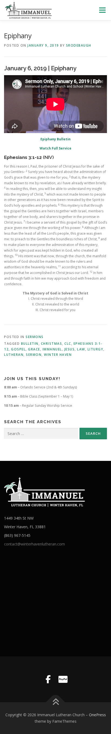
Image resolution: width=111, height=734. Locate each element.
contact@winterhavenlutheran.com (34, 544)
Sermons (35, 337)
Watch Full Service (55, 148)
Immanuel (52, 349)
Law (81, 349)
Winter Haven (58, 354)
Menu (102, 10)
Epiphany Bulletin (55, 139)
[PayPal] (63, 679)
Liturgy (95, 349)
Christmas (51, 343)
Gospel (18, 349)
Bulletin (30, 343)
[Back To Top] (55, 702)
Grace (34, 349)
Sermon (33, 354)
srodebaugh (78, 45)
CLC (67, 343)
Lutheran (13, 354)
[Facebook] (48, 679)
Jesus (69, 349)
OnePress (97, 714)
